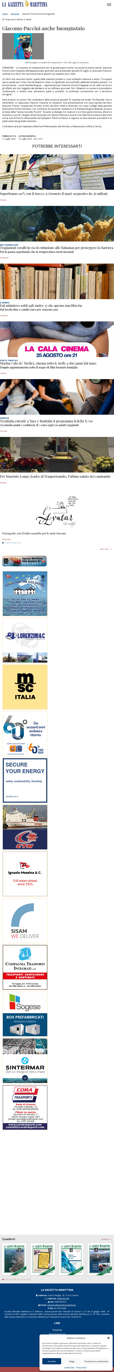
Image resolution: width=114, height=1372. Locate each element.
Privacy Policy (81, 1367)
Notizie (3, 200)
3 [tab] (7, 543)
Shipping (57, 1329)
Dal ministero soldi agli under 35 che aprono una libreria (41, 305)
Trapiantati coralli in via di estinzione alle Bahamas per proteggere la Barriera (56, 247)
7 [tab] (17, 543)
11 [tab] (27, 1279)
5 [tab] (12, 543)
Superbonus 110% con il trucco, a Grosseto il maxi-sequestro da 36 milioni (53, 193)
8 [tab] (20, 543)
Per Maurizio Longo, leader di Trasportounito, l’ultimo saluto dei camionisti (55, 476)
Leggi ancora (57, 536)
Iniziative (4, 315)
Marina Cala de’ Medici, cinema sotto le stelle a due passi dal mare (48, 363)
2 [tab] (5, 543)
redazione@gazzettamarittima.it (61, 1305)
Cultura (3, 373)
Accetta (52, 1361)
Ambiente (4, 257)
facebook (15, 14)
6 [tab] (15, 543)
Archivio (104, 1239)
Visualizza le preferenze (96, 1361)
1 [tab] (3, 543)
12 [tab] (30, 1279)
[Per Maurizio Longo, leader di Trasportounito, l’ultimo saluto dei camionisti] (57, 455)
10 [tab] (25, 1279)
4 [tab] (10, 543)
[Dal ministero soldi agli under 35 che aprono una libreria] (57, 281)
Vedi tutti (104, 549)
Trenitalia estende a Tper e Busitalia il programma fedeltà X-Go (46, 421)
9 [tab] (22, 1279)
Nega (72, 1361)
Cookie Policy (69, 1367)
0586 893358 (63, 1298)
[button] (108, 1338)
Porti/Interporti (57, 1334)
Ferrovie (3, 431)
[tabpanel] (57, 536)
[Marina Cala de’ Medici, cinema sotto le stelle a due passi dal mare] (57, 339)
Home (5, 14)
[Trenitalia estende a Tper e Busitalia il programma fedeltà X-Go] (57, 397)
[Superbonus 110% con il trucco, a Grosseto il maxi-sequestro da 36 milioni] (57, 172)
